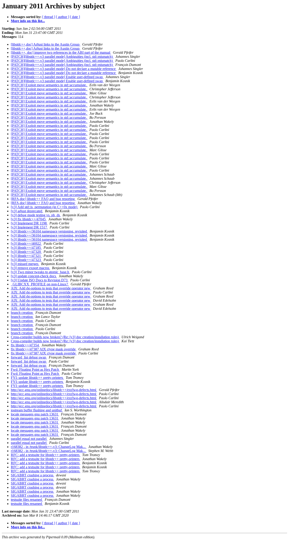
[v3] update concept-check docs (34, 276)
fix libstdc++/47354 (25, 345)
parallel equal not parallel (29, 439)
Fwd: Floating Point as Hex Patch (35, 369)
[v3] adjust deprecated (27, 211)
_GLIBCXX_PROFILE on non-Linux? (40, 284)
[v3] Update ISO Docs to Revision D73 (39, 280)
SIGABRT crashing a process (32, 475)
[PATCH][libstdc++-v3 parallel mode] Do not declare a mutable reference (64, 69)
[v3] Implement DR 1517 (29, 227)
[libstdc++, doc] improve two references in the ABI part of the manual (61, 52)
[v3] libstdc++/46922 (26, 243)
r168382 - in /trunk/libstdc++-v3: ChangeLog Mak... (48, 447)
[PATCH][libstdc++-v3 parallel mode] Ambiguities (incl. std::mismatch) (62, 56)
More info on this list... (28, 21)
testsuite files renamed (27, 499)
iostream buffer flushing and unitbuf (37, 410)
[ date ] (75, 17)
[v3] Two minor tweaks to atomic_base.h (40, 272)
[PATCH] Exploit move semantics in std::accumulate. (49, 85)
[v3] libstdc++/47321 (26, 256)
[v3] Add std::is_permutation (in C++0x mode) (44, 207)
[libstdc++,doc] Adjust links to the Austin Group (45, 44)
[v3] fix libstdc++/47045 (29, 219)
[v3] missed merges (25, 264)
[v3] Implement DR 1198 (29, 223)
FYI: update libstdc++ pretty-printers (37, 378)
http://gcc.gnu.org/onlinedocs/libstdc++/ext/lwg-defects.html (54, 390)
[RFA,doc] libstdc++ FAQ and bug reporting (43, 199)
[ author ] (62, 17)
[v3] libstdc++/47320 (26, 252)
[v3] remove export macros (30, 268)
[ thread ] (48, 17)
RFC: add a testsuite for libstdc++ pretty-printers (45, 455)
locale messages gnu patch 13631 (35, 414)
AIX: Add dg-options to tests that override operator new (51, 288)
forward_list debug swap (29, 357)
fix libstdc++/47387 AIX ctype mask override (44, 349)
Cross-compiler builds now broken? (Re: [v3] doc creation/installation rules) (65, 337)
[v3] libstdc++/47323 (26, 260)
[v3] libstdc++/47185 (26, 248)
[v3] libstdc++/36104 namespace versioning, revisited (49, 231)
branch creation (22, 313)
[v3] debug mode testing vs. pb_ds (36, 215)
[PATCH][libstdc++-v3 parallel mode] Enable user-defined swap (57, 77)
